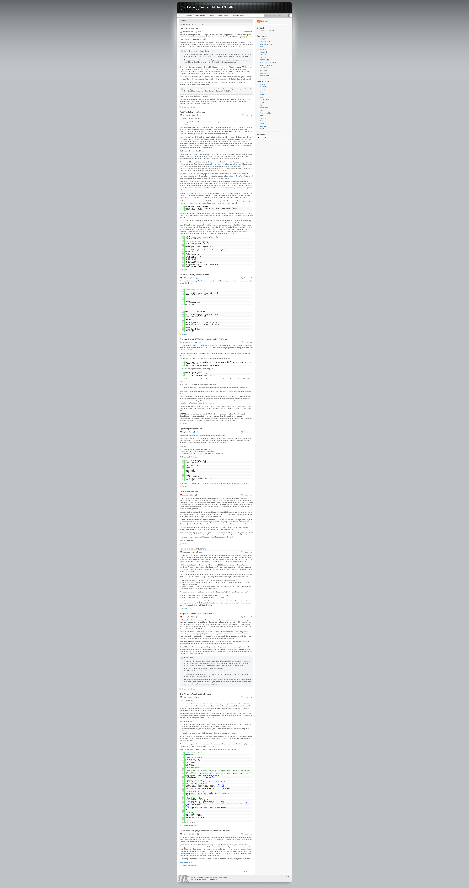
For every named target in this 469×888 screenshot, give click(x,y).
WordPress (263, 76)
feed (264, 21)
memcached (264, 108)
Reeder (262, 123)
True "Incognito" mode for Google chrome (195, 694)
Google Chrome (265, 100)
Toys (261, 73)
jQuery (262, 102)
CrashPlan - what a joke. (189, 28)
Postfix (262, 121)
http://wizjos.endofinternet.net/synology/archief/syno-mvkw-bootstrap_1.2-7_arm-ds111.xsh (218, 363)
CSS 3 (217, 879)
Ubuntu (262, 129)
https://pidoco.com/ (186, 862)
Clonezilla (263, 89)
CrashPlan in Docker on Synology (192, 112)
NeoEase (199, 879)
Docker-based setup (231, 176)
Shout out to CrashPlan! (189, 492)
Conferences (188, 15)
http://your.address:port (209, 322)
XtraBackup (206, 603)
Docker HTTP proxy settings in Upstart (194, 275)
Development (186, 825)
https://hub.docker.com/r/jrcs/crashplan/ (208, 250)
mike (199, 31)
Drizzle (262, 47)
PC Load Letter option (195, 156)
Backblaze (263, 87)
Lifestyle (262, 52)
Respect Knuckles (266, 65)
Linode (262, 105)
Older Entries (246, 872)
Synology (263, 126)
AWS (261, 39)
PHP (261, 57)
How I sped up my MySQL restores (193, 549)
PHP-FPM (263, 60)
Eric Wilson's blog (194, 483)
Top (289, 876)
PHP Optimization (200, 15)
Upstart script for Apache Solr (191, 429)
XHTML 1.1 (209, 879)
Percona (262, 113)
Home (180, 15)
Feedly (262, 92)
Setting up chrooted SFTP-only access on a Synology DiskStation (203, 339)
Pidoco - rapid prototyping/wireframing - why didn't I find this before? (205, 831)
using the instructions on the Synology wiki (221, 164)
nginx (261, 55)
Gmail (262, 97)
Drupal (262, 49)
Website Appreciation (238, 15)
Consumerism (186, 107)
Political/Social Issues (267, 62)
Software (193, 107)
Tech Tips (263, 70)
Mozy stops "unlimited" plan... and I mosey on (197, 614)
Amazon (262, 84)
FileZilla (262, 94)
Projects (211, 15)
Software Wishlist (223, 15)
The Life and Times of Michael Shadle (207, 7)
